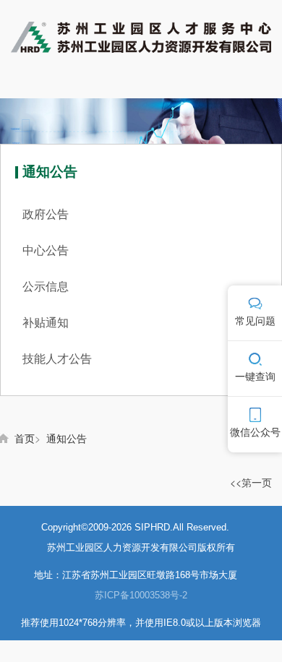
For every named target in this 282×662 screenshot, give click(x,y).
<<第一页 (251, 482)
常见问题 (255, 321)
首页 (24, 438)
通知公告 (66, 438)
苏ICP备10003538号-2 (141, 595)
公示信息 (45, 286)
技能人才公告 (57, 359)
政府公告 (45, 214)
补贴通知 (45, 323)
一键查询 (255, 376)
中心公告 (45, 250)
